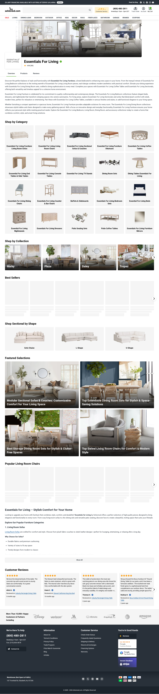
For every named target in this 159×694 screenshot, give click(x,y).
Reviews (36, 73)
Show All (79, 560)
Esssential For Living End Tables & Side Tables (19, 174)
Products (23, 73)
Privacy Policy (49, 642)
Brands (126, 18)
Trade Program (49, 645)
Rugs (82, 18)
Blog (45, 652)
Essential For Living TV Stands (79, 173)
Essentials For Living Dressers (49, 228)
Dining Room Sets (109, 173)
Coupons (136, 18)
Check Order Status (88, 635)
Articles (46, 655)
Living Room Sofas (12, 532)
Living (14, 18)
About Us (47, 635)
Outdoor (49, 18)
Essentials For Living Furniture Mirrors (139, 229)
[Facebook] (141, 2)
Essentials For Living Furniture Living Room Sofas (19, 147)
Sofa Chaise (29, 348)
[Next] (154, 257)
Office (59, 18)
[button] (57, 10)
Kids (67, 18)
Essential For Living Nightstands (19, 229)
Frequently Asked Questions (91, 638)
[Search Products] (90, 10)
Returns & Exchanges (88, 645)
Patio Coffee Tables (109, 228)
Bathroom (105, 18)
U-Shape (129, 348)
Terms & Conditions (51, 638)
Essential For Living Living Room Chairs (49, 147)
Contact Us (15, 649)
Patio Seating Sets (79, 228)
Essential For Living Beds (139, 201)
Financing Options (87, 648)
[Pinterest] (147, 2)
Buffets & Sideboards (79, 201)
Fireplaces (92, 18)
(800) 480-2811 (16, 635)
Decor (74, 18)
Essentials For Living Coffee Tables (139, 147)
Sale (7, 18)
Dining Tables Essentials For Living (139, 174)
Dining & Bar (26, 18)
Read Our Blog (133, 2)
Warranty (84, 652)
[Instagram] (150, 2)
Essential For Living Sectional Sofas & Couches (79, 147)
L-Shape (79, 348)
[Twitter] (144, 2)
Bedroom (38, 18)
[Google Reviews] (127, 643)
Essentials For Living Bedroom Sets (109, 202)
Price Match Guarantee (52, 648)
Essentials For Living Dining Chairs (19, 202)
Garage (116, 18)
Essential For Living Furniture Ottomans (109, 147)
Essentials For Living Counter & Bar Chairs (49, 202)
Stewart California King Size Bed (64, 593)
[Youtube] (153, 2)
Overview (11, 73)
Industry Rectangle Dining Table (25, 593)
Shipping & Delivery (88, 642)
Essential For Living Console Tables (49, 174)
